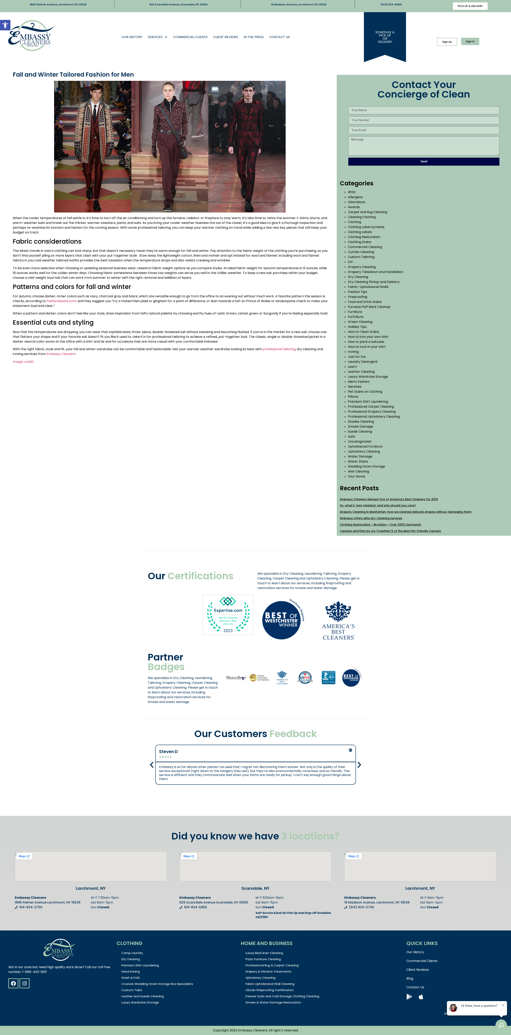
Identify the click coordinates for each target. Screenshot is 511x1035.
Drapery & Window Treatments (268, 971)
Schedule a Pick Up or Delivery (384, 37)
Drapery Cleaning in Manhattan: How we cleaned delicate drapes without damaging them (405, 512)
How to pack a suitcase (366, 341)
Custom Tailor (131, 990)
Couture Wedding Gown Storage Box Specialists (157, 984)
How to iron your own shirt (368, 336)
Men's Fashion (359, 381)
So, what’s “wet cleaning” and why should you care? (378, 505)
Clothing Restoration (364, 237)
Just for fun (357, 356)
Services (155, 37)
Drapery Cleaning (362, 267)
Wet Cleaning (358, 471)
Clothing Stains (359, 242)
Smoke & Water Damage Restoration (273, 1002)
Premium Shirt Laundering (368, 401)
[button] (5, 25)
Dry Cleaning (358, 277)
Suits (351, 436)
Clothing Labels (360, 232)
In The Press (254, 37)
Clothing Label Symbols (366, 227)
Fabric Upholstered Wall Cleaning (270, 984)
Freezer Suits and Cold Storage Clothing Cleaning (282, 996)
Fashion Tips (357, 292)
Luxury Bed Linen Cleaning (264, 953)
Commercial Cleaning (365, 247)
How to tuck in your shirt (367, 346)
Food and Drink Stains (365, 302)
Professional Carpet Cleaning (371, 406)
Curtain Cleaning (361, 252)
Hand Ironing (130, 971)
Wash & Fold (130, 978)
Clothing (354, 222)
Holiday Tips (357, 326)
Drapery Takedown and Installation (375, 272)
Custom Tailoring (361, 257)
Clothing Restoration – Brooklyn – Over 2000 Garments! (380, 525)
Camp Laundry (132, 953)
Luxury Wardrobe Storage (368, 376)
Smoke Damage (360, 426)
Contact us (279, 37)
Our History (132, 37)
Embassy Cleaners (61, 354)
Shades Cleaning (361, 421)
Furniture (355, 311)
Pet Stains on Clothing (365, 391)
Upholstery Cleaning (364, 451)
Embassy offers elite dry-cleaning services (371, 518)
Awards (354, 207)
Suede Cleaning (360, 431)
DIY (350, 262)
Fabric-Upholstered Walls (368, 287)
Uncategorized (359, 441)
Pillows (353, 396)
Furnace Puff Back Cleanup (369, 306)
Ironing (353, 351)
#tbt (352, 192)
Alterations (356, 202)
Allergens (355, 197)
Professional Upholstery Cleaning (374, 416)
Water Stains (358, 461)
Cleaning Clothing (362, 217)
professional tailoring (278, 349)
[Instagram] (25, 983)
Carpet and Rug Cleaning (367, 212)
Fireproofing (357, 297)
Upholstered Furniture (365, 446)
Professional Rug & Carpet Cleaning (272, 965)
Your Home (356, 476)
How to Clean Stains (363, 331)
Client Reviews (225, 37)
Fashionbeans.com (61, 301)
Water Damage (360, 456)
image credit (23, 361)
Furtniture (355, 316)
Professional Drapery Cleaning (372, 411)
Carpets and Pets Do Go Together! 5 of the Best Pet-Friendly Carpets (390, 531)
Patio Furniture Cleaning (263, 959)
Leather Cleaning (361, 371)
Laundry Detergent (363, 361)
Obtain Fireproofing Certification (270, 990)
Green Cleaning (360, 321)
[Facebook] (13, 983)
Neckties (354, 386)
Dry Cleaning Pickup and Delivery (374, 282)
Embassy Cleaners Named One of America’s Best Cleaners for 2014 (389, 499)
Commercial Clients (190, 37)
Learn (352, 366)
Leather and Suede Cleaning (142, 996)
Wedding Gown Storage (366, 466)
